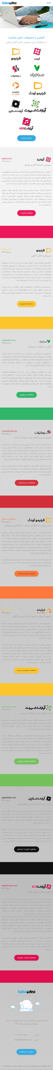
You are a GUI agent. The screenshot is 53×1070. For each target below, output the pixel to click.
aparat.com (7, 159)
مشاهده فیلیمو (26, 303)
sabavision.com (9, 341)
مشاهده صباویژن (26, 394)
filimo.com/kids (8, 519)
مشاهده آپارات (26, 213)
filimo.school (7, 610)
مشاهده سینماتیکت (26, 482)
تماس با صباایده (26, 1051)
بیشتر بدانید (26, 138)
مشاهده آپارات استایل (26, 849)
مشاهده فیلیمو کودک (26, 573)
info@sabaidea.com (23, 1040)
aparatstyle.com (9, 798)
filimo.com (6, 250)
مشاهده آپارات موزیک (26, 957)
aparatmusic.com (9, 886)
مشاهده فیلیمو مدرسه (26, 670)
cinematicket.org (9, 431)
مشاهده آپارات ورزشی (26, 761)
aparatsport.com (9, 707)
